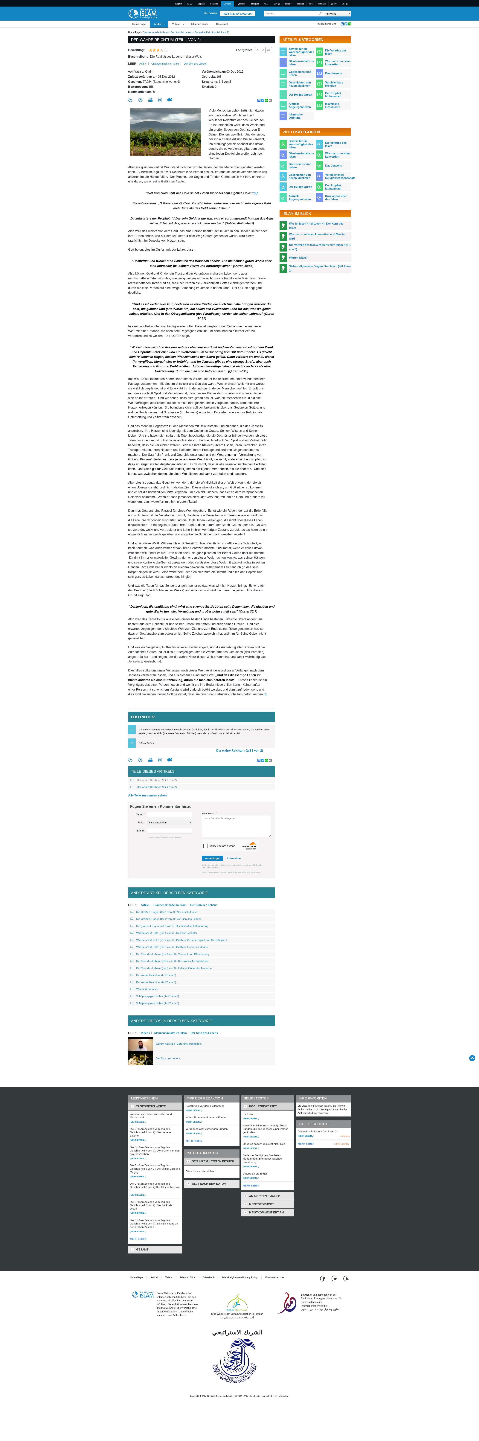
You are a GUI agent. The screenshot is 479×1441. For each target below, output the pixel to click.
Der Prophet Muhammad (333, 95)
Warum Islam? (298, 257)
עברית (345, 4)
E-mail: (141, 830)
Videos (176, 24)
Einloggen (210, 13)
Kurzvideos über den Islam (336, 197)
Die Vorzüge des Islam (336, 52)
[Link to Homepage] (142, 13)
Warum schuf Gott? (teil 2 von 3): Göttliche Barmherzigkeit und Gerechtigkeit (181, 940)
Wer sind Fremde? (147, 989)
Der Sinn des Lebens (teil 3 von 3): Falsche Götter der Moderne (174, 968)
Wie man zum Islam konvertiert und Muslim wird (317, 236)
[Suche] (321, 13)
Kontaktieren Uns (327, 24)
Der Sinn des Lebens (182, 32)
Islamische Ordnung (296, 116)
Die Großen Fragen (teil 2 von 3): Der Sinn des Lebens (168, 918)
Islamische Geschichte (332, 105)
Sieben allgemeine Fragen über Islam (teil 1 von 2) (320, 268)
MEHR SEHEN (138, 1239)
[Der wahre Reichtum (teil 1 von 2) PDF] (160, 100)
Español (201, 4)
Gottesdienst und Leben (300, 73)
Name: (140, 814)
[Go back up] (472, 1058)
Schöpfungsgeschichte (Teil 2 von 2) (157, 1003)
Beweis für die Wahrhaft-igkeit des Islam (301, 52)
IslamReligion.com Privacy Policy (240, 1277)
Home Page (139, 24)
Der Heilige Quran (300, 94)
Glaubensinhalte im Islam (156, 32)
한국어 (334, 4)
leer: (132, 63)
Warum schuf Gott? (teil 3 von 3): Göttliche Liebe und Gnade (172, 946)
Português (254, 4)
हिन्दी (311, 4)
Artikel (157, 24)
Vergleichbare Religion (334, 84)
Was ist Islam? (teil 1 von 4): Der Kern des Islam (316, 225)
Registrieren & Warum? (237, 14)
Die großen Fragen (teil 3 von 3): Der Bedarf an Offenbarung (172, 925)
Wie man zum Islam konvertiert (337, 63)
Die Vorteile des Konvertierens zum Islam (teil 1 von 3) (320, 247)
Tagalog (300, 4)
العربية (190, 4)
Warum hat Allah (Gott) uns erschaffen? (179, 1043)
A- (258, 49)
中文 (266, 4)
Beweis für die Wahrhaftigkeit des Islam (301, 144)
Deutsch (227, 4)
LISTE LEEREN (341, 1144)
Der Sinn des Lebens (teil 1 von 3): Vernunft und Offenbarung (172, 954)
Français (214, 4)
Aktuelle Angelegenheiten (300, 105)
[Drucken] (150, 100)
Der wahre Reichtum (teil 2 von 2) (239, 750)
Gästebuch (222, 24)
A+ (268, 49)
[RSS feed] (346, 1278)
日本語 (277, 4)
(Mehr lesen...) (138, 1122)
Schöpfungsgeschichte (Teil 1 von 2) (157, 996)
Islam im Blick (199, 24)
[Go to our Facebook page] (323, 1278)
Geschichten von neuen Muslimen (300, 84)
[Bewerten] (130, 100)
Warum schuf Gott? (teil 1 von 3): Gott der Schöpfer (166, 932)
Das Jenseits (333, 73)
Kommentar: (209, 813)
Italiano (288, 4)
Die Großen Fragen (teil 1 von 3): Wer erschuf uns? (166, 911)
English (178, 4)
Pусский (241, 4)
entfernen (345, 1136)
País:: (141, 822)
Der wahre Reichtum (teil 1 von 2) (157, 780)
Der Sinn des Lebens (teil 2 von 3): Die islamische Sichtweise (172, 960)
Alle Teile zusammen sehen (147, 795)
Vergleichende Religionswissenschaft (340, 176)
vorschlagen (212, 858)
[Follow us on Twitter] (335, 1278)
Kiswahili (322, 4)
